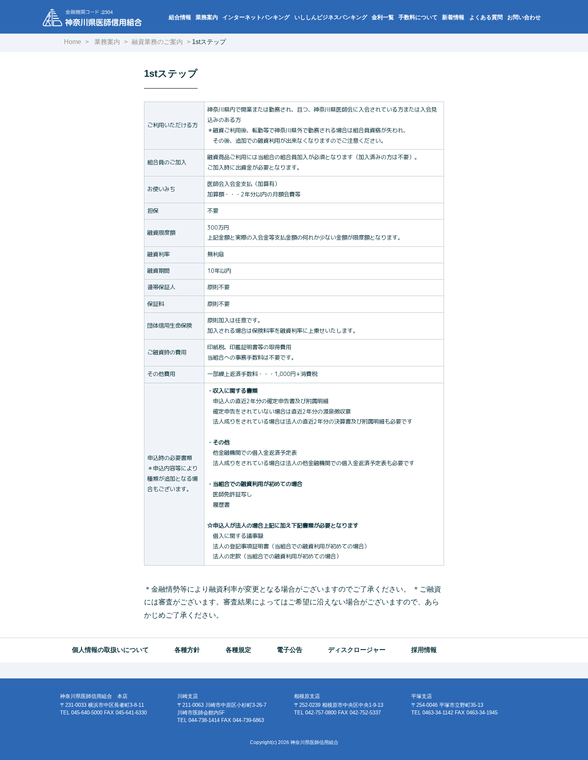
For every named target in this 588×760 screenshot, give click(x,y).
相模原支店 (307, 696)
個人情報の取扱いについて (110, 649)
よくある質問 (486, 17)
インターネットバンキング (256, 17)
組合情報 (180, 17)
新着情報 (453, 17)
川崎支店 (187, 696)
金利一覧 (383, 17)
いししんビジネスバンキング (330, 17)
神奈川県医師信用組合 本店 (94, 696)
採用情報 (424, 649)
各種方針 (187, 649)
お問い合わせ (524, 17)
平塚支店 (421, 696)
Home (72, 41)
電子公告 (289, 649)
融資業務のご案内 (157, 41)
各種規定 (238, 649)
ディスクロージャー (357, 649)
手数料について (418, 17)
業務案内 (207, 17)
